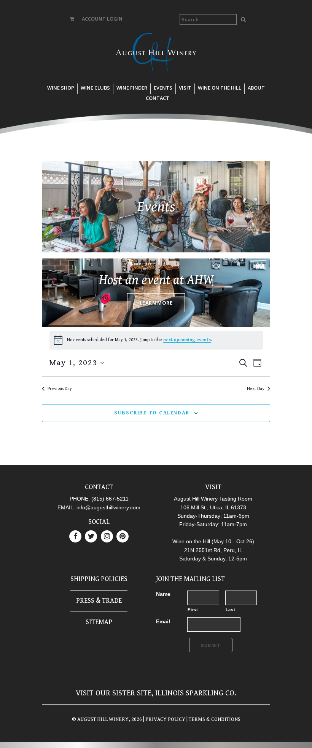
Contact (157, 98)
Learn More (156, 302)
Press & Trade (99, 601)
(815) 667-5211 (110, 499)
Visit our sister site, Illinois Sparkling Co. (156, 693)
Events (163, 87)
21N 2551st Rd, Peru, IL (213, 550)
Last (231, 609)
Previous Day (60, 388)
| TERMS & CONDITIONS (212, 719)
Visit (185, 87)
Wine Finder (131, 87)
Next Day (255, 388)
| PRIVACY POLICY (163, 719)
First (193, 609)
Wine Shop (60, 87)
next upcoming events (187, 339)
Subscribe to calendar (151, 413)
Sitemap (99, 622)
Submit (211, 645)
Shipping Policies (98, 579)
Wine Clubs (95, 87)
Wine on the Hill (219, 87)
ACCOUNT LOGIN (102, 18)
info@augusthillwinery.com (108, 507)
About (256, 87)
